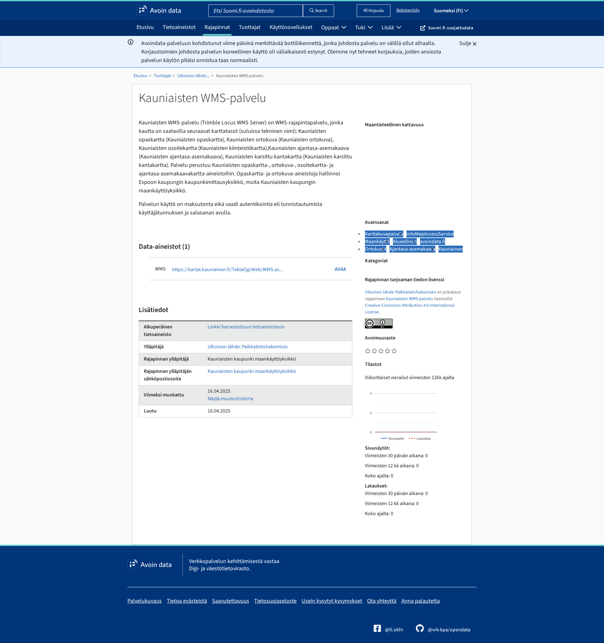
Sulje (465, 43)
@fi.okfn (393, 629)
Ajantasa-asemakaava (412, 249)
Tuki (360, 27)
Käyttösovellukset (291, 27)
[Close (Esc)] (597, 7)
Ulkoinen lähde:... (193, 76)
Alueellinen (405, 241)
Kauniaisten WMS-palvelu (239, 76)
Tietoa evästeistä (187, 601)
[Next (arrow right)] (593, 321)
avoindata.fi (432, 241)
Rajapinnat (217, 27)
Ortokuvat (375, 249)
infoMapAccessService (430, 233)
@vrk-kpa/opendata (448, 629)
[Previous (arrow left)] (11, 321)
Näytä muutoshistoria (230, 398)
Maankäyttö (377, 241)
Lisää (388, 27)
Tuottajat (249, 27)
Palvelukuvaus (144, 601)
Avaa (340, 269)
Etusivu (145, 27)
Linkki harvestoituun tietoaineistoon (246, 326)
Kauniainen (451, 249)
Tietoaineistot (179, 27)
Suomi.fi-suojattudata (450, 28)
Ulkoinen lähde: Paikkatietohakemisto (248, 346)
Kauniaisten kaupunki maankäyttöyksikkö (252, 371)
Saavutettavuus (230, 601)
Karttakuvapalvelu (384, 233)
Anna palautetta (420, 601)
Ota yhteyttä (381, 601)
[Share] (583, 7)
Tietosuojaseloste (275, 601)
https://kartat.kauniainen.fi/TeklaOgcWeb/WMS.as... (227, 269)
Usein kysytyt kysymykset (332, 601)
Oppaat (330, 27)
